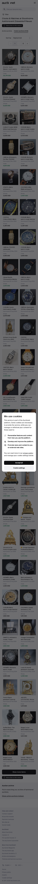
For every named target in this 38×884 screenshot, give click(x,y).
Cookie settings (19, 468)
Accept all (19, 463)
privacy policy (28, 453)
